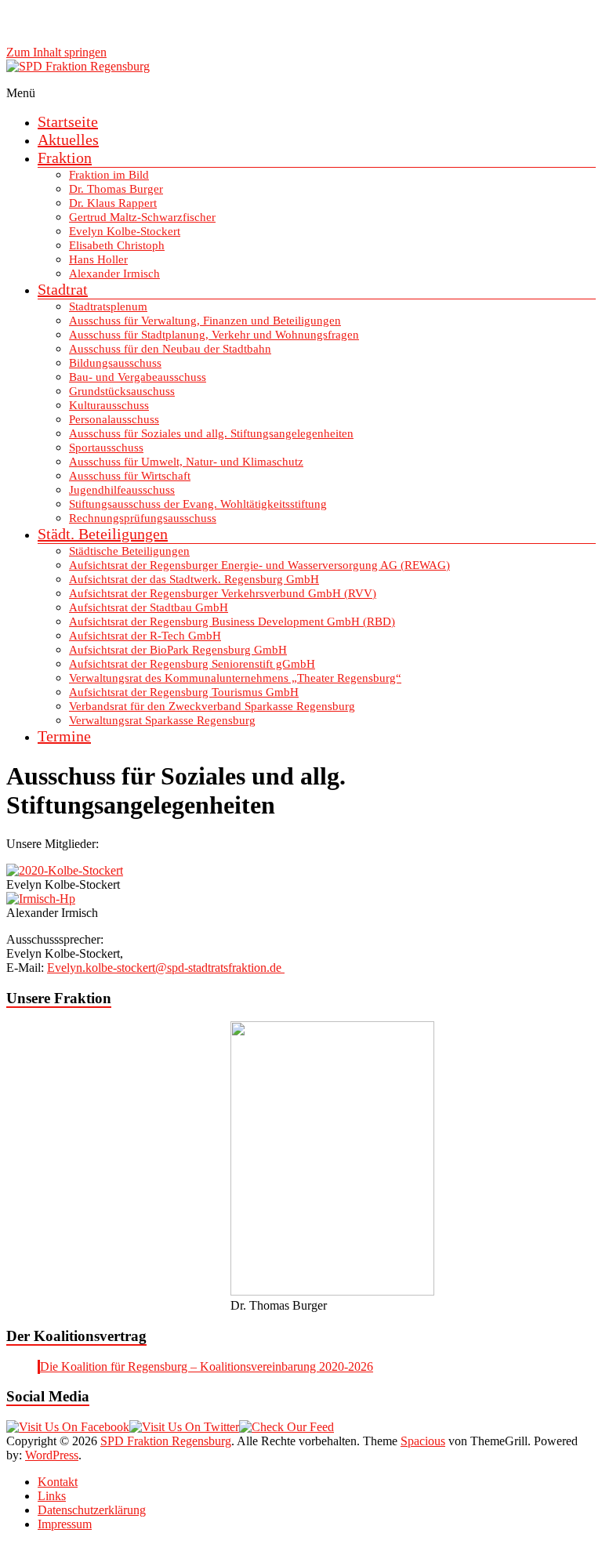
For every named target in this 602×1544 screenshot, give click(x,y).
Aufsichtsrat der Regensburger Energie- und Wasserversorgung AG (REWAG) (259, 565)
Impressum (65, 1524)
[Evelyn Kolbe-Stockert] (64, 870)
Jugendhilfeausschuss (122, 490)
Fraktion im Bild (109, 175)
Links (52, 1495)
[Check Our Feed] (286, 1426)
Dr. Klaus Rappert (113, 203)
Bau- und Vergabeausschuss (137, 377)
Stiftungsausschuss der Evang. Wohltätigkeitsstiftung (198, 504)
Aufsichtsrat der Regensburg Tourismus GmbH (184, 692)
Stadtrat (63, 289)
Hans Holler (98, 259)
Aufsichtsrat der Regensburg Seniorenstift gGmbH (192, 664)
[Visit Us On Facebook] (67, 1426)
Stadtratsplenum (108, 306)
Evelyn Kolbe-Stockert (124, 231)
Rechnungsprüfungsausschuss (142, 518)
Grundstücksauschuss (122, 391)
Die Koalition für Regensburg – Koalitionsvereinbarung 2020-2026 (206, 1366)
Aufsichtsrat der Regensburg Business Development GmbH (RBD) (232, 621)
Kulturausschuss (109, 405)
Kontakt (58, 1481)
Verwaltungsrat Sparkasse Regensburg (162, 720)
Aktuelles (68, 139)
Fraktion (65, 157)
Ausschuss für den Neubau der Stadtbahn (170, 349)
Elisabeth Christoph (117, 245)
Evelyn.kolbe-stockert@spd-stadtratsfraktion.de (166, 967)
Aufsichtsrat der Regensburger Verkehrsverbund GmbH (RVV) (222, 593)
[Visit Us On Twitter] (184, 1426)
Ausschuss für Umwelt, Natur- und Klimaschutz (186, 461)
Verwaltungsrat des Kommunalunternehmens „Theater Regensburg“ (235, 678)
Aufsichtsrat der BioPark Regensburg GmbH (178, 649)
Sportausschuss (106, 447)
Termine (64, 736)
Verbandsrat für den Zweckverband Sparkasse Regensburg (212, 706)
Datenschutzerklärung (92, 1510)
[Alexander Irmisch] (40, 898)
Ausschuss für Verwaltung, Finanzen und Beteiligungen (205, 320)
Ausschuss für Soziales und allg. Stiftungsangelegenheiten (211, 433)
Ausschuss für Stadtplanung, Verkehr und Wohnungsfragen (214, 334)
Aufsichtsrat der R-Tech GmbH (145, 635)
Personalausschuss (114, 419)
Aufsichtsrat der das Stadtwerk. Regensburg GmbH (194, 579)
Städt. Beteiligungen (103, 533)
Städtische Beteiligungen (129, 551)
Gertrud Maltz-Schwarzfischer (142, 217)
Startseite (68, 121)
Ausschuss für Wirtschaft (129, 475)
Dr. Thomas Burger (116, 189)
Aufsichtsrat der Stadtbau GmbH (148, 607)
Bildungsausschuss (115, 363)
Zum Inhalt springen (56, 52)
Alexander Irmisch (114, 273)
